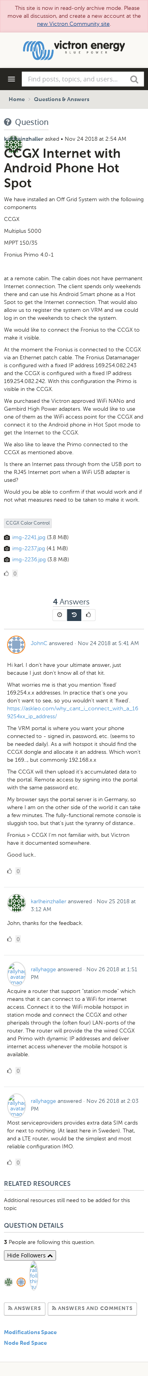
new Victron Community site (73, 24)
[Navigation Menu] (11, 79)
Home (17, 99)
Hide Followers (27, 1255)
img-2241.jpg (28, 537)
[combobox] (83, 79)
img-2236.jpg (29, 559)
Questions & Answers (61, 99)
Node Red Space (25, 1343)
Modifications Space (30, 1332)
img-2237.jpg (28, 548)
